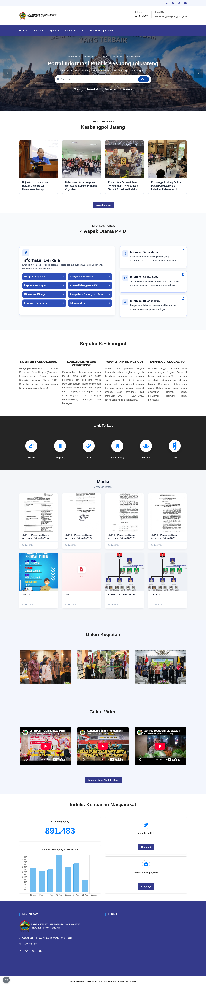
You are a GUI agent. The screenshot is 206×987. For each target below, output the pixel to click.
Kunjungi (146, 847)
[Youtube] (40, 951)
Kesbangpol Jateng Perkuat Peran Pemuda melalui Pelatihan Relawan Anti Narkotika (166, 186)
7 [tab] (116, 106)
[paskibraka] (103, 664)
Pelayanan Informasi (81, 276)
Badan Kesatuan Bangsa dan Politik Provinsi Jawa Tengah (111, 981)
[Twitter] (26, 951)
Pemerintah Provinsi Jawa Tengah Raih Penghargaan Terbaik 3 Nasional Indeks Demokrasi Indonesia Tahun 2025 (123, 186)
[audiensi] (160, 667)
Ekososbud (92, 89)
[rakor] (45, 667)
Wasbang (127, 89)
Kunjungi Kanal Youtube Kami (103, 780)
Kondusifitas (110, 89)
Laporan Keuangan (35, 285)
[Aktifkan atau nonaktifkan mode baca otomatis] (6, 980)
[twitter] (179, 3)
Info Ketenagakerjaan (102, 30)
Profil (22, 30)
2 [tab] (93, 106)
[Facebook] (20, 951)
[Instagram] (33, 951)
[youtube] (185, 3)
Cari (143, 79)
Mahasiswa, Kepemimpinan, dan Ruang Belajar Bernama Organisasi (81, 185)
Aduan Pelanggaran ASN (84, 285)
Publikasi (69, 30)
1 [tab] (89, 106)
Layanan (36, 30)
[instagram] (167, 3)
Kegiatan (53, 30)
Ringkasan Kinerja (34, 294)
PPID (82, 30)
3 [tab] (98, 106)
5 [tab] (107, 106)
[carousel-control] (7, 73)
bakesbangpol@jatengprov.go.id (171, 16)
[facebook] (173, 3)
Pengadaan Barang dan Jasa (86, 294)
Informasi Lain (78, 303)
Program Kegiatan (34, 276)
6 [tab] (112, 106)
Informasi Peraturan (35, 303)
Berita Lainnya (103, 205)
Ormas (77, 89)
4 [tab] (103, 106)
